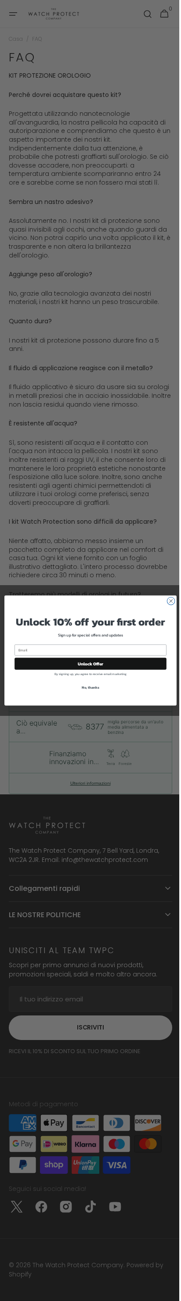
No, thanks (87, 687)
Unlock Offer (87, 664)
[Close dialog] (168, 601)
